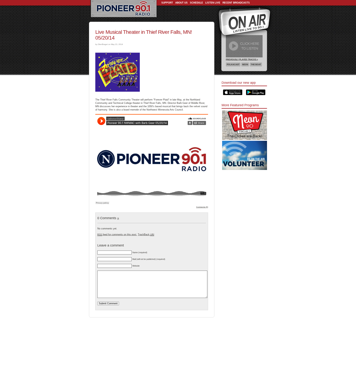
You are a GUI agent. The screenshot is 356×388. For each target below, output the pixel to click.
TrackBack (146, 234)
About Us (181, 2)
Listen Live (212, 2)
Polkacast (233, 64)
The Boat (256, 64)
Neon (245, 64)
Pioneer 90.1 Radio (123, 9)
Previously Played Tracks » (242, 59)
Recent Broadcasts (236, 2)
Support (167, 2)
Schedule (196, 2)
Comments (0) (202, 207)
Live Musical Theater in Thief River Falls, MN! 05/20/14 (143, 35)
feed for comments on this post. (117, 234)
